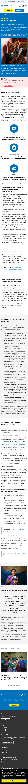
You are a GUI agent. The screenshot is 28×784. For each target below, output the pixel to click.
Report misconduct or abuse (8, 757)
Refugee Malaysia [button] (7, 742)
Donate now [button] (14, 705)
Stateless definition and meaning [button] (12, 251)
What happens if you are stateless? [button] (12, 184)
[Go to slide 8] (19, 686)
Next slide (25, 661)
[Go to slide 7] (18, 686)
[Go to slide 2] (10, 686)
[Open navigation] (2, 6)
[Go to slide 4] (13, 686)
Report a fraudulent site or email (9, 759)
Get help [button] (19, 11)
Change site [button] (20, 1)
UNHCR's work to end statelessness (13, 530)
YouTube (5, 730)
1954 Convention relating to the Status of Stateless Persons (13, 269)
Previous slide (2, 661)
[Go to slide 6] (16, 686)
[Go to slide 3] (12, 686)
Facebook (2, 730)
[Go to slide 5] (15, 686)
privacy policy (17, 773)
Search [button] (20, 6)
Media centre (4, 755)
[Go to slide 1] (9, 686)
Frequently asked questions (8, 750)
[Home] (9, 6)
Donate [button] (23, 6)
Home (2, 15)
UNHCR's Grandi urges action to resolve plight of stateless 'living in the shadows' (14, 678)
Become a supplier (6, 762)
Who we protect (9, 15)
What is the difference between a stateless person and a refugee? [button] (12, 280)
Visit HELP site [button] (8, 85)
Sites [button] (26, 6)
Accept (14, 780)
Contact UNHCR (5, 752)
